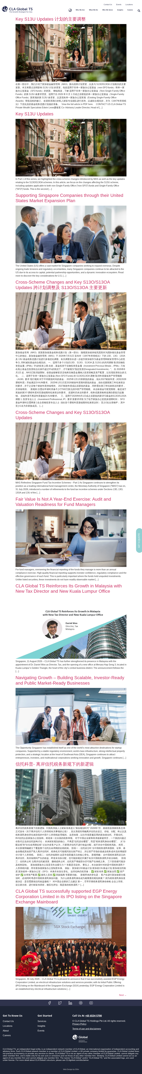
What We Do (93, 10)
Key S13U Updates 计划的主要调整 (51, 19)
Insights (120, 10)
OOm (77, 1069)
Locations (129, 5)
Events (118, 5)
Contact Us (108, 5)
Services (42, 1021)
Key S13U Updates (34, 113)
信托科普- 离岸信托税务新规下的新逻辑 (55, 764)
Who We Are (80, 10)
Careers (130, 10)
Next (122, 995)
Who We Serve (107, 10)
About (6, 1031)
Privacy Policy (79, 1024)
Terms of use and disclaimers (86, 1029)
